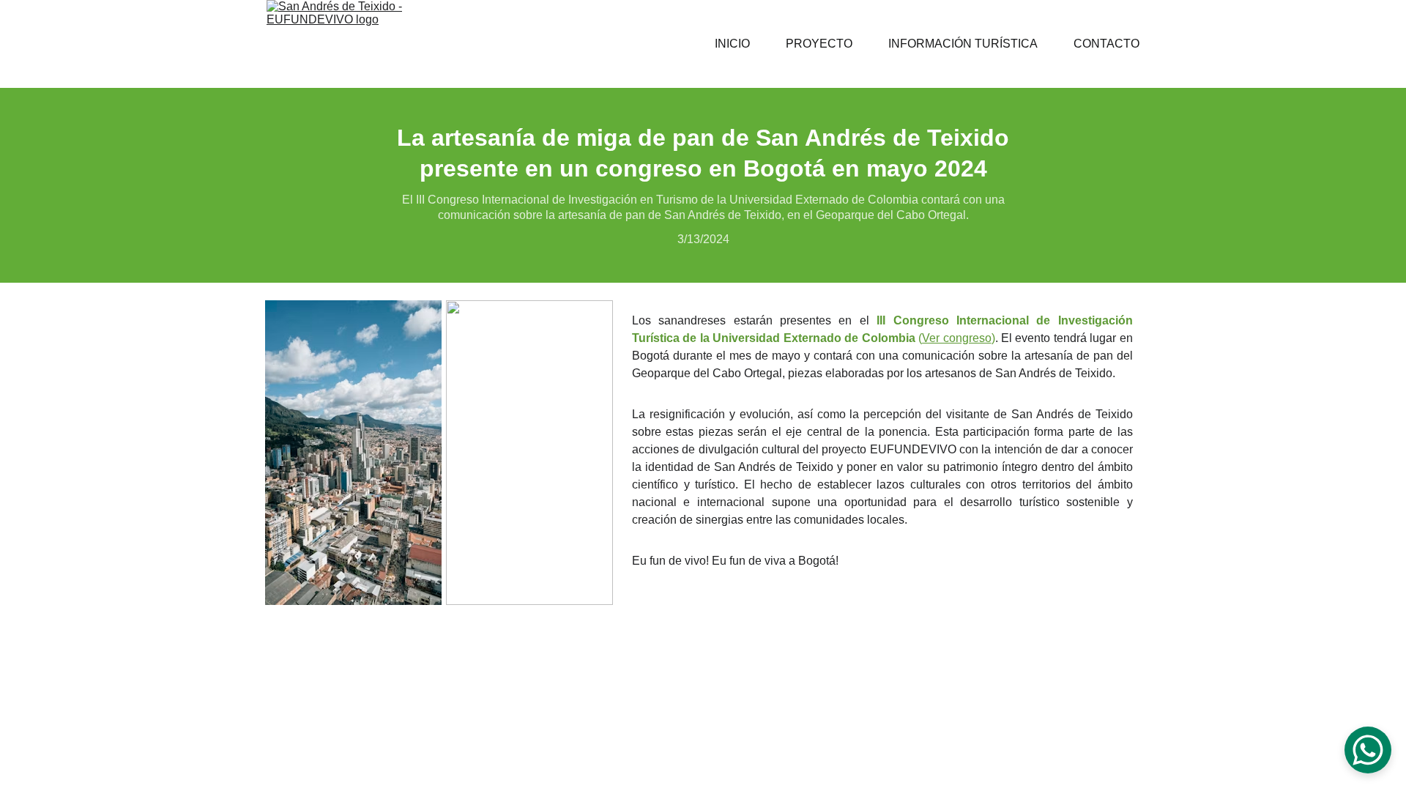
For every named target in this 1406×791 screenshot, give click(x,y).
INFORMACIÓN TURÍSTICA (963, 43)
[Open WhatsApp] (1367, 750)
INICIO (732, 43)
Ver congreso (956, 338)
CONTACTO (1106, 43)
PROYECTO (819, 43)
